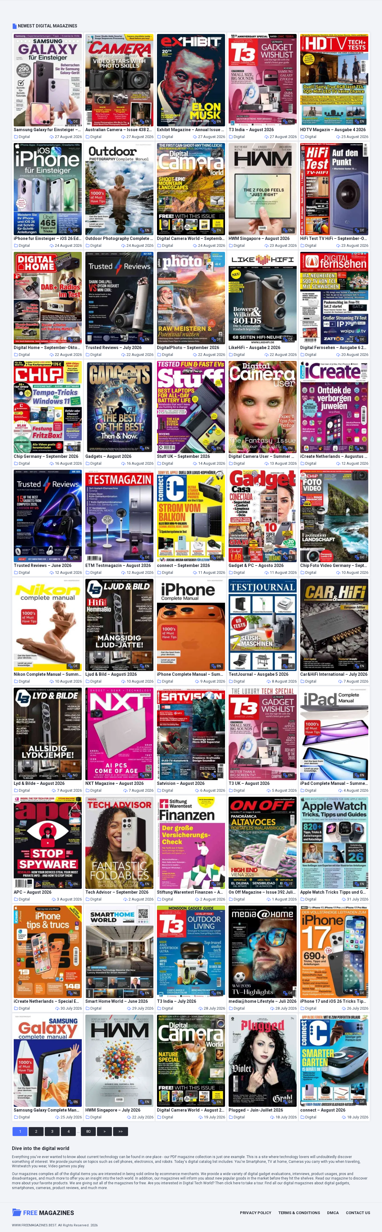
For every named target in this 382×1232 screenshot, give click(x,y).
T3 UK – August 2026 (249, 783)
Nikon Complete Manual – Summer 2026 (48, 674)
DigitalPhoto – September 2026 (188, 347)
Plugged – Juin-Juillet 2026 (256, 1110)
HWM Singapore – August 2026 (259, 238)
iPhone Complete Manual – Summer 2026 (191, 674)
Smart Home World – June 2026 (116, 1001)
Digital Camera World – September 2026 (191, 238)
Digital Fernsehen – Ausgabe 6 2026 (334, 347)
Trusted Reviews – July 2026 (113, 347)
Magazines (48, 1212)
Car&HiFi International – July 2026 (333, 674)
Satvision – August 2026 (180, 783)
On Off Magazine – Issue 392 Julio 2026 (263, 892)
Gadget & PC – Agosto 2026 (256, 565)
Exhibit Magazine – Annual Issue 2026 (191, 130)
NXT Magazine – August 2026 (114, 783)
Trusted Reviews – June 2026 (42, 565)
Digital (24, 136)
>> (120, 1131)
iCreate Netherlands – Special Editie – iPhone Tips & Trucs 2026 (48, 1001)
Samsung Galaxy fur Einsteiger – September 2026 (48, 130)
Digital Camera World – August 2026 (191, 1110)
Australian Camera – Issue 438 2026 (119, 130)
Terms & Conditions (299, 1213)
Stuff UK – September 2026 (183, 456)
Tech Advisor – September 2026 (116, 892)
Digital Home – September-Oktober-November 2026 (48, 347)
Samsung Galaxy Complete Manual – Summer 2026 (48, 1110)
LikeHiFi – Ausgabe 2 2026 (254, 347)
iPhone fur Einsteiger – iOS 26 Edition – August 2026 (48, 238)
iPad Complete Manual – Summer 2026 (334, 783)
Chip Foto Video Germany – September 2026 (334, 565)
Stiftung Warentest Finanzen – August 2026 (191, 892)
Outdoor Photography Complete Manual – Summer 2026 (119, 238)
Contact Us (358, 1213)
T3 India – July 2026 (176, 1001)
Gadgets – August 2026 (108, 456)
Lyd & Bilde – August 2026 (39, 783)
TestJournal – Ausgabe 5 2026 (258, 674)
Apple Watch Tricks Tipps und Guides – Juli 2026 (334, 892)
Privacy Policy (255, 1213)
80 (88, 1131)
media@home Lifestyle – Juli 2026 (262, 1001)
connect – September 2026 (183, 565)
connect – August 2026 (322, 1110)
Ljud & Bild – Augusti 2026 (111, 674)
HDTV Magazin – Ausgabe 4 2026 (333, 130)
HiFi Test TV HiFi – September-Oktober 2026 (334, 238)
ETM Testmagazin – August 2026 (118, 565)
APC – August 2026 (32, 892)
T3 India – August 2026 (251, 130)
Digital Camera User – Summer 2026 (263, 456)
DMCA (333, 1213)
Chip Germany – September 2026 (46, 456)
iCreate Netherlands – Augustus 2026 (334, 456)
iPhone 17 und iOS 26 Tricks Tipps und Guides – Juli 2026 (334, 1001)
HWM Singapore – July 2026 (112, 1110)
